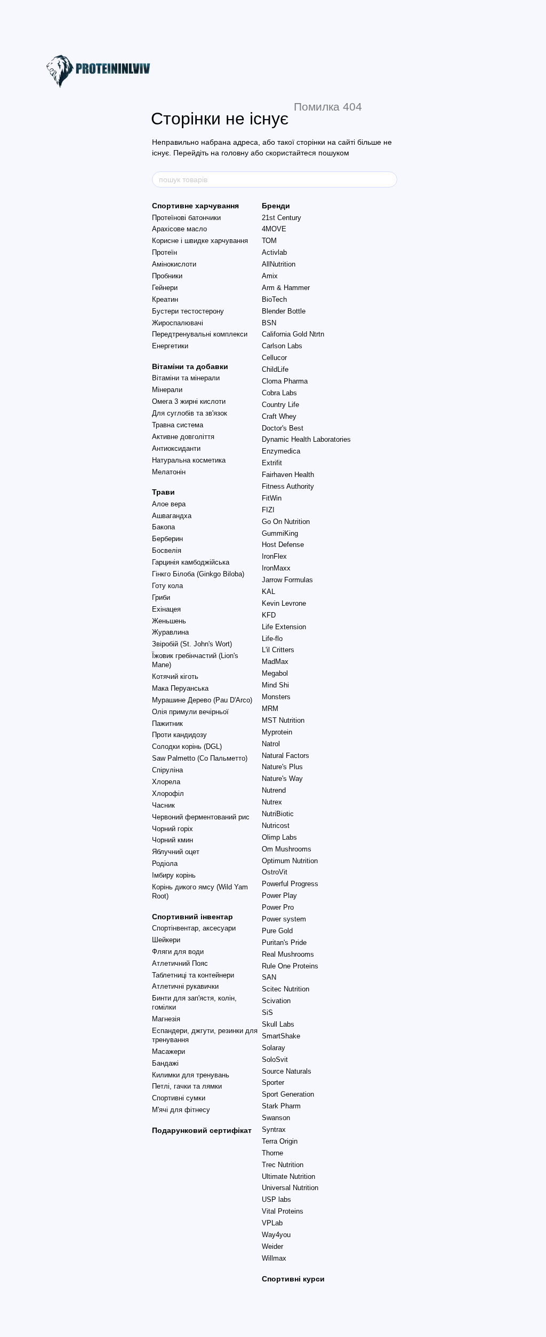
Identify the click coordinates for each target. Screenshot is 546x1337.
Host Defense (283, 545)
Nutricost (276, 826)
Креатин (165, 299)
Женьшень (169, 621)
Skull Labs (278, 1024)
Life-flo (272, 639)
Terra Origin (280, 1141)
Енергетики (170, 346)
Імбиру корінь (174, 875)
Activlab (274, 252)
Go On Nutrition (286, 522)
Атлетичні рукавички (185, 986)
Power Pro (278, 907)
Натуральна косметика (189, 460)
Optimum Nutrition (290, 861)
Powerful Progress (290, 884)
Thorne (272, 1153)
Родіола (165, 863)
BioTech (274, 299)
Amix (270, 276)
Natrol (271, 744)
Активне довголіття (183, 437)
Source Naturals (286, 1071)
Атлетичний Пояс (180, 963)
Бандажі (165, 1063)
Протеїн (164, 252)
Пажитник (167, 724)
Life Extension (284, 627)
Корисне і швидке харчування (200, 241)
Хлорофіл (168, 793)
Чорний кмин (172, 840)
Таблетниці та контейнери (193, 975)
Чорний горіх (172, 829)
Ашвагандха (171, 516)
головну (234, 152)
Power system (284, 919)
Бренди (276, 205)
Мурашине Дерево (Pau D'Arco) (202, 700)
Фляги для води (178, 952)
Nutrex (272, 802)
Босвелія (166, 550)
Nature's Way (282, 779)
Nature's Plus (282, 767)
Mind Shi (275, 685)
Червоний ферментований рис (201, 817)
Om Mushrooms (286, 849)
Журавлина (170, 632)
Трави (163, 492)
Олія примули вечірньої (190, 712)
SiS (267, 1012)
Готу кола (167, 586)
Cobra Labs (279, 393)
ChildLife (275, 369)
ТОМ (269, 241)
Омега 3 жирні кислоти (189, 401)
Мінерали (167, 390)
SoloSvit (275, 1059)
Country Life (280, 405)
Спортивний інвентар (192, 916)
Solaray (273, 1048)
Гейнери (165, 288)
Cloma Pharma (285, 381)
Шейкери (166, 940)
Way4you (276, 1235)
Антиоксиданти (176, 448)
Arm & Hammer (286, 288)
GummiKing (280, 533)
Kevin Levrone (284, 603)
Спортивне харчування (195, 205)
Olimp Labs (279, 837)
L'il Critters (278, 650)
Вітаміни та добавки (190, 366)
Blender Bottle (284, 311)
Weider (272, 1246)
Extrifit (272, 463)
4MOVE (274, 229)
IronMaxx (276, 568)
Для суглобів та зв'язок (189, 413)
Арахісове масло (179, 229)
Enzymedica (281, 451)
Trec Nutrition (282, 1165)
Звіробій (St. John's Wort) (192, 644)
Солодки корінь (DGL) (187, 746)
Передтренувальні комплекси (199, 334)
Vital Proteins (282, 1211)
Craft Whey (279, 416)
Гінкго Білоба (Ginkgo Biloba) (198, 574)
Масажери (168, 1051)
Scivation (276, 1001)
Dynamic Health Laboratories (306, 439)
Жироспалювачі (177, 323)
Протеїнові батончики (186, 218)
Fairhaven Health (288, 475)
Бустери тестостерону (188, 311)
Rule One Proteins (290, 966)
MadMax (275, 662)
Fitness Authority (288, 486)
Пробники (167, 276)
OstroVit (274, 872)
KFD (269, 615)
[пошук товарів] (388, 179)
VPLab (272, 1223)
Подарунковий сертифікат (202, 1130)
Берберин (167, 539)
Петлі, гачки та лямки (187, 1086)
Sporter (273, 1082)
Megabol (275, 673)
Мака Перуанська (180, 688)
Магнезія (166, 1019)
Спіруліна (167, 770)
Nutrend (274, 790)
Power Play (279, 896)
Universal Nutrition (290, 1188)
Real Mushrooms (288, 954)
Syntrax (274, 1129)
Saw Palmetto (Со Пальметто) (199, 758)
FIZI (268, 510)
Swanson (276, 1118)
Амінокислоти (174, 264)
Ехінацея (166, 609)
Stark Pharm (281, 1106)
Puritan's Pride (284, 943)
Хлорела (166, 782)
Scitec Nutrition (285, 989)
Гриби (161, 597)
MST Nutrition (283, 720)
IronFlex (274, 556)
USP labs (276, 1199)
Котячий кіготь (175, 677)
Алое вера (169, 504)
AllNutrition (278, 264)
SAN (269, 977)
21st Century (281, 218)
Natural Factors (285, 756)
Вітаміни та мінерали (186, 378)
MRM (270, 709)
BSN (269, 323)
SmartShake (281, 1036)
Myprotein (277, 732)
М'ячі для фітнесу (181, 1110)
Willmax (274, 1258)
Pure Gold (277, 931)
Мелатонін (169, 472)
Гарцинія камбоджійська (190, 562)
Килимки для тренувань (190, 1075)
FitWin (272, 498)
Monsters (276, 697)
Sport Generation (288, 1094)
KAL (268, 592)
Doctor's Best (282, 428)
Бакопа (163, 527)
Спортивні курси (293, 1279)
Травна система (177, 425)
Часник (163, 805)
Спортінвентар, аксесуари (194, 928)
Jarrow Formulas (287, 580)
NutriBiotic (278, 814)
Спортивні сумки (178, 1098)
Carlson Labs (282, 346)
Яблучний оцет (175, 852)
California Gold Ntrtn (293, 334)
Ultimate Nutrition (288, 1176)
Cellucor (274, 358)
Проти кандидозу (179, 735)
